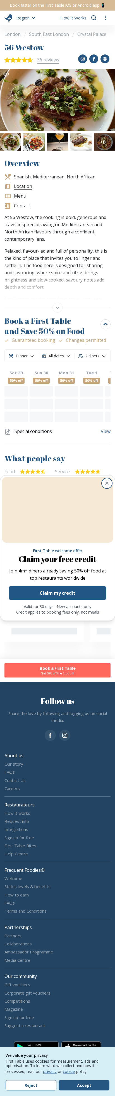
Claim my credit (57, 593)
